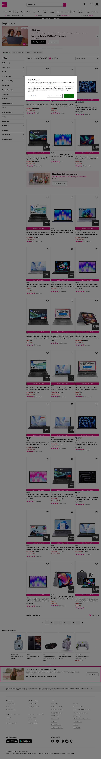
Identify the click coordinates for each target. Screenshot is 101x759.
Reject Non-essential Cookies (55, 96)
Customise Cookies (32, 95)
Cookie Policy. (51, 84)
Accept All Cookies (69, 96)
